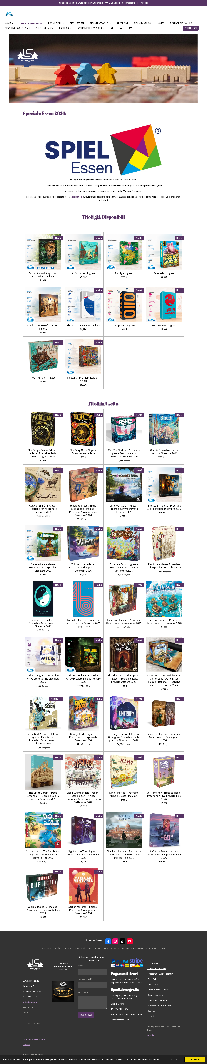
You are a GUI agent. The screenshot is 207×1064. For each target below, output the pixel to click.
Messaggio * (83, 992)
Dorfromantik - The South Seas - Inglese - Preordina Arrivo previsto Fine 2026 (43, 854)
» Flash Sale (152, 979)
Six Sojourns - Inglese (83, 273)
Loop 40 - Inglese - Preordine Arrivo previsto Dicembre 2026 (83, 621)
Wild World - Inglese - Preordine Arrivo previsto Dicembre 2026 (83, 567)
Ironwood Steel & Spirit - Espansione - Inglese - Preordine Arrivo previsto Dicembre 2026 (83, 510)
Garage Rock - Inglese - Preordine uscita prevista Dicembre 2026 (83, 737)
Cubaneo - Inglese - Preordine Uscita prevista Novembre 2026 (123, 621)
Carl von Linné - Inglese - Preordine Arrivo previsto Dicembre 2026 (43, 508)
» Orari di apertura (155, 995)
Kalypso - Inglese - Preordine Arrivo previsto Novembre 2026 (164, 621)
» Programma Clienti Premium (160, 973)
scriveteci (77, 196)
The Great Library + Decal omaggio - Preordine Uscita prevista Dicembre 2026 (43, 796)
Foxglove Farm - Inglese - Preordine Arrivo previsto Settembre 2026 (123, 567)
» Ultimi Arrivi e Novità (156, 968)
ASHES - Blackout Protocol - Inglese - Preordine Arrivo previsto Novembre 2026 (124, 453)
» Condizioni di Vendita (157, 1000)
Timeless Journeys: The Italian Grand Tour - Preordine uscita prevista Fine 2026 (123, 854)
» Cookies (151, 1011)
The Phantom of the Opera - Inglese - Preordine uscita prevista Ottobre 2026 (124, 678)
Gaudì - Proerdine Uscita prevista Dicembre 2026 (164, 451)
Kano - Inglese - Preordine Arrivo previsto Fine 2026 (124, 794)
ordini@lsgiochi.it (30, 1002)
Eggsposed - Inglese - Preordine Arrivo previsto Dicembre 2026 (43, 623)
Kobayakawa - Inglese (164, 325)
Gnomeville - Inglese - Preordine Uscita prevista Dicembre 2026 (43, 567)
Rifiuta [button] (174, 1059)
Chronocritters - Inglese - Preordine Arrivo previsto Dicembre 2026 (124, 508)
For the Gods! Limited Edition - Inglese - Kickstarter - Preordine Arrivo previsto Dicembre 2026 (43, 738)
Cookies (26, 1044)
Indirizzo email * (85, 979)
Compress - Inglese (124, 325)
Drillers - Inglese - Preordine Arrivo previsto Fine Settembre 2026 (83, 678)
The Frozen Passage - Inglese (83, 325)
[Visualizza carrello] (130, 28)
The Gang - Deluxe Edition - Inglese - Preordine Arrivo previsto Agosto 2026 (43, 453)
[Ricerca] (121, 28)
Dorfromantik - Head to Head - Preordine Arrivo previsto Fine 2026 (164, 796)
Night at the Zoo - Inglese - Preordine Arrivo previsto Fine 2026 (83, 854)
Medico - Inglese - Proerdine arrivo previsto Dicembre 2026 (164, 566)
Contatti (150, 1016)
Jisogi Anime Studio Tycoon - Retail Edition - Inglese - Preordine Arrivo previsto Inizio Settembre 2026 (83, 797)
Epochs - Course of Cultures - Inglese (43, 327)
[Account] (112, 28)
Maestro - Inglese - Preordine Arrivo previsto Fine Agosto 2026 (164, 737)
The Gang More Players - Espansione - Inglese (83, 451)
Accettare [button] (195, 1059)
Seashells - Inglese (164, 273)
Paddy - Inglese (123, 273)
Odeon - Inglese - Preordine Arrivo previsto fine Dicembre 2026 (43, 678)
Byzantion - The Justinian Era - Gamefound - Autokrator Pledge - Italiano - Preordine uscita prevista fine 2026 (164, 680)
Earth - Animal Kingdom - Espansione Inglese (43, 275)
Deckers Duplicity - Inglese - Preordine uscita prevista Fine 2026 (43, 910)
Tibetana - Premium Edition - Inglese (83, 379)
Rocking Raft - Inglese (43, 377)
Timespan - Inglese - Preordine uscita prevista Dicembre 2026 (164, 507)
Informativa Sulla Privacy (34, 1039)
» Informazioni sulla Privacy (159, 1005)
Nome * (81, 965)
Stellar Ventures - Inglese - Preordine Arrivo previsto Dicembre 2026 (83, 910)
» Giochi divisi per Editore (158, 989)
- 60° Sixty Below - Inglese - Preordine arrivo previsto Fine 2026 (164, 854)
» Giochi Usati (153, 984)
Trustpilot (151, 1035)
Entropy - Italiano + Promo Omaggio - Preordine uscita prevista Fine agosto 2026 (123, 737)
